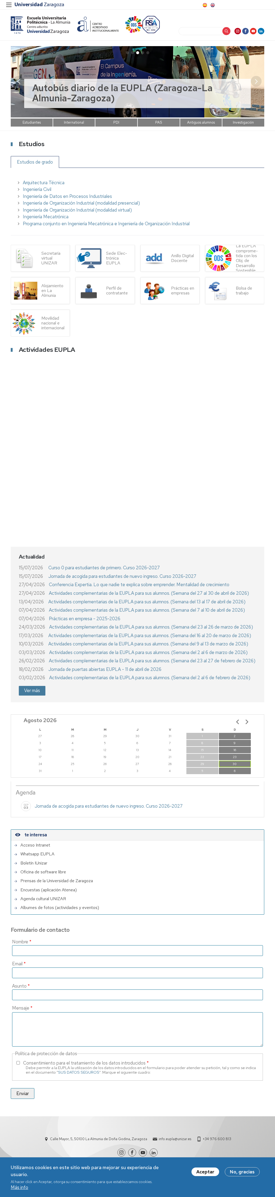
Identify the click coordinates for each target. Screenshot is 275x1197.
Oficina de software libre (43, 872)
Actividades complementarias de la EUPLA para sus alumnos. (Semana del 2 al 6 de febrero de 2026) (149, 678)
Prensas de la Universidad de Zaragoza (56, 880)
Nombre (20, 942)
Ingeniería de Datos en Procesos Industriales (67, 196)
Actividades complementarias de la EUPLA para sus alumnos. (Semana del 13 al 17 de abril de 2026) (146, 602)
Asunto (19, 986)
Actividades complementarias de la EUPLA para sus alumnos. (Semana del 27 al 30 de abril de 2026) (149, 593)
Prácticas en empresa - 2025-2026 (84, 619)
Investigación (243, 122)
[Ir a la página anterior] (237, 721)
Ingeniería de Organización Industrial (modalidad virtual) (77, 210)
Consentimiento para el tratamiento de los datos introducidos (84, 1063)
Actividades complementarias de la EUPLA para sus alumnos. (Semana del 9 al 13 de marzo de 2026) (148, 644)
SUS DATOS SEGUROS (78, 1072)
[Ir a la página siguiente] (246, 721)
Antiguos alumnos (201, 122)
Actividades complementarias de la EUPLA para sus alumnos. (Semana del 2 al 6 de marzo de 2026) (148, 652)
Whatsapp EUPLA (37, 854)
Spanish (204, 5)
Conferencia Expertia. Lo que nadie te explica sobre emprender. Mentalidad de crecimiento (139, 585)
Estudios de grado (35, 162)
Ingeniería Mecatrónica (45, 217)
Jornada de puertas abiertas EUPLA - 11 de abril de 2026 (104, 669)
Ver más (32, 690)
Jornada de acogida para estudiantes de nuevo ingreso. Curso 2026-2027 (122, 576)
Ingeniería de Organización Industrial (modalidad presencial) (81, 203)
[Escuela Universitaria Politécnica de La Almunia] (40, 25)
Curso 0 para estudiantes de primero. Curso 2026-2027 (104, 568)
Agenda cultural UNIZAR (43, 898)
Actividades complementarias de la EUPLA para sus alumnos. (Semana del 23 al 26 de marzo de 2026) (151, 627)
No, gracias (242, 1172)
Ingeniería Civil (37, 189)
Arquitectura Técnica (43, 183)
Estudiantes (32, 122)
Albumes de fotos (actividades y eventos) (59, 907)
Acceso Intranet (35, 845)
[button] (256, 81)
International (74, 122)
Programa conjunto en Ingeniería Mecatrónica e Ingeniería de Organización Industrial (106, 224)
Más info (19, 1187)
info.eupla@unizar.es (175, 1139)
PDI (116, 122)
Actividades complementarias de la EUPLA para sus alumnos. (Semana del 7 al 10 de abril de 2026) (147, 610)
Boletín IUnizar (33, 863)
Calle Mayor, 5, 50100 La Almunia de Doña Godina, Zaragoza (98, 1139)
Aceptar (205, 1172)
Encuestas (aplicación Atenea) (48, 890)
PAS (158, 122)
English (212, 5)
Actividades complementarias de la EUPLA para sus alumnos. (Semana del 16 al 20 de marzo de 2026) (149, 635)
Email (17, 964)
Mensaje (20, 1008)
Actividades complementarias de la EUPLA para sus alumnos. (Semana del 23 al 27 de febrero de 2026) (152, 661)
